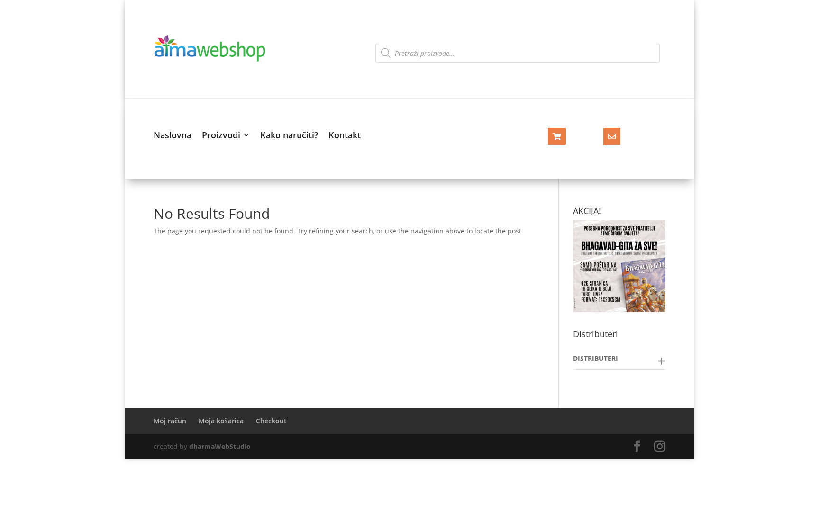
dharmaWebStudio (220, 446)
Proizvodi (221, 136)
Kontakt (344, 136)
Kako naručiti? (289, 136)
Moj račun (170, 420)
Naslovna (172, 136)
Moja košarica (221, 420)
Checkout (271, 420)
